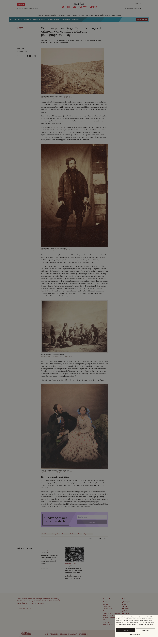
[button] (135, 635)
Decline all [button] (145, 630)
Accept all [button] (125, 630)
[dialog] (136, 626)
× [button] (156, 616)
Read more (127, 626)
